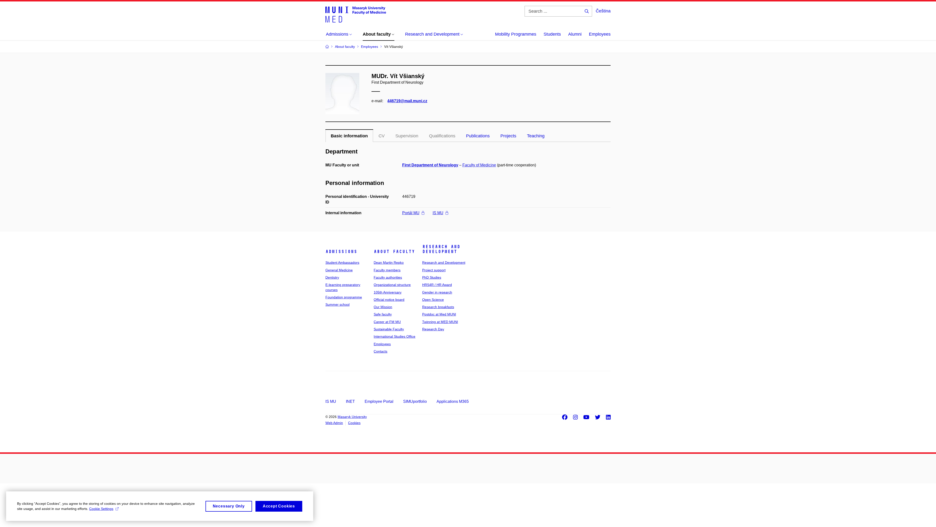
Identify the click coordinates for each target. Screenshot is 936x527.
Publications (478, 135)
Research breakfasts (438, 307)
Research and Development (441, 249)
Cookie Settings (101, 509)
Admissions (341, 251)
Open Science (433, 300)
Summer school (337, 304)
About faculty (394, 251)
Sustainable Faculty (389, 329)
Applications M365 (453, 401)
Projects (508, 135)
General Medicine (339, 270)
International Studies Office (394, 336)
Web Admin (334, 423)
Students (552, 34)
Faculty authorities (388, 277)
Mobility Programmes (515, 34)
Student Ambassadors (342, 262)
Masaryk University (352, 417)
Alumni (575, 34)
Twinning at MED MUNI (440, 322)
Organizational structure (392, 285)
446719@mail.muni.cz (407, 101)
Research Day (433, 329)
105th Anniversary (387, 292)
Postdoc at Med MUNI (439, 314)
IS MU (438, 213)
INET (350, 401)
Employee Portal (379, 401)
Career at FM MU (387, 322)
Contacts (380, 351)
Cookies (354, 423)
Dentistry (332, 277)
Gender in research (437, 292)
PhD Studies (431, 277)
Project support (434, 270)
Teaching (536, 135)
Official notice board (389, 300)
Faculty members (387, 270)
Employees (600, 34)
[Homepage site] (355, 14)
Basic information (349, 135)
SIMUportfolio (415, 401)
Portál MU (410, 213)
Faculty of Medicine (479, 165)
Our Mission (383, 307)
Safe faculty (383, 314)
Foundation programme (343, 297)
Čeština (603, 11)
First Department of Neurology (430, 165)
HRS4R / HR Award (437, 285)
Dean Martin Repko (389, 262)
